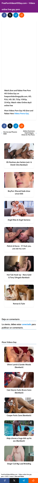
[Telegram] (15, 15)
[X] (10, 15)
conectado (26, 324)
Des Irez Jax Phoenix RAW (10, 133)
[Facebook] (4, 15)
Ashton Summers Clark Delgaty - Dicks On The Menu (28, 133)
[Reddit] (21, 15)
